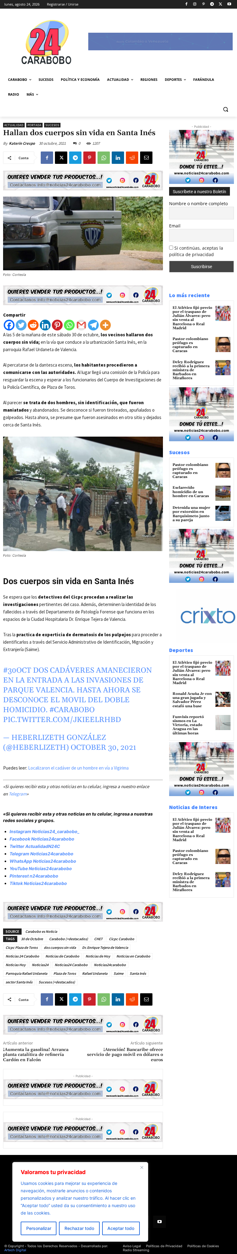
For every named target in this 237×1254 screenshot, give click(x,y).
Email (175, 226)
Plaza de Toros (64, 973)
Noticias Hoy (16, 964)
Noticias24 (40, 964)
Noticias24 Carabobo (71, 964)
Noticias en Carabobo (133, 956)
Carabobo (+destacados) (68, 938)
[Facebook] (186, 4)
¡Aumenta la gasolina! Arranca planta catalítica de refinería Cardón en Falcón (36, 1055)
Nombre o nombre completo (198, 203)
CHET (98, 938)
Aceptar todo (120, 1228)
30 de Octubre (32, 938)
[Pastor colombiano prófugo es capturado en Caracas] (223, 344)
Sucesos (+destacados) (57, 982)
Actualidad (13, 125)
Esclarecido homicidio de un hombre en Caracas (191, 491)
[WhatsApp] (104, 158)
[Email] (146, 158)
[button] (225, 109)
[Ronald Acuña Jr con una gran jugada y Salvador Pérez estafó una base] (223, 699)
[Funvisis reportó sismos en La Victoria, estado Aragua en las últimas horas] (223, 722)
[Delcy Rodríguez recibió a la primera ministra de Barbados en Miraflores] (223, 367)
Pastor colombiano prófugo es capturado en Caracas (190, 345)
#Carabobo (72, 710)
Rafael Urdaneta (94, 973)
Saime (118, 973)
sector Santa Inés (19, 982)
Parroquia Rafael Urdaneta (26, 973)
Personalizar (38, 1228)
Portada (34, 125)
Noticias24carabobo (110, 964)
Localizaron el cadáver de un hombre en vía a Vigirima (78, 768)
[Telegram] (212, 4)
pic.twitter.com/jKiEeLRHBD (62, 720)
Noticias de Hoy (97, 956)
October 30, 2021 (103, 747)
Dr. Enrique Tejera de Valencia (105, 947)
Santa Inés (138, 973)
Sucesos (52, 125)
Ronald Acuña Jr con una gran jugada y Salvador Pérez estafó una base (192, 699)
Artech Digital (15, 1250)
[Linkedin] (118, 158)
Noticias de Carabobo (62, 956)
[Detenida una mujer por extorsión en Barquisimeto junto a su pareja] (223, 513)
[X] (220, 4)
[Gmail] (81, 325)
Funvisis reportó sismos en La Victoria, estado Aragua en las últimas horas (188, 725)
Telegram (18, 794)
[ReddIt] (132, 158)
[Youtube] (229, 4)
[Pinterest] (203, 4)
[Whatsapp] (69, 325)
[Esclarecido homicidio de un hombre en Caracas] (223, 493)
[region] (80, 1202)
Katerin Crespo (22, 143)
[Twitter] (21, 325)
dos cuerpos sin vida (60, 947)
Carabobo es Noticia (41, 931)
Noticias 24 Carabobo (22, 956)
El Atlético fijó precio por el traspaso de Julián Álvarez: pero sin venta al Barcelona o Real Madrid (192, 317)
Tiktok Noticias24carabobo (38, 883)
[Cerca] (141, 1167)
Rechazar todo (79, 1228)
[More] (105, 325)
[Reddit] (33, 325)
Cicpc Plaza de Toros (22, 947)
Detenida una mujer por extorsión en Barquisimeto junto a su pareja (191, 513)
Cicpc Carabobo (121, 938)
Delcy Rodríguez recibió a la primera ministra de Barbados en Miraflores (191, 370)
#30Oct (17, 670)
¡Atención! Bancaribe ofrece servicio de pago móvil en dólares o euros (125, 1055)
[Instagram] (194, 4)
